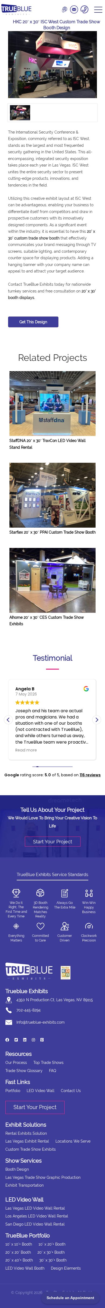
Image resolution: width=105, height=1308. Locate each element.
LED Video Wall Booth (24, 1268)
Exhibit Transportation (24, 1185)
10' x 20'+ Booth (51, 1244)
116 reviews (90, 775)
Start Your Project (52, 841)
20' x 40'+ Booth (19, 1260)
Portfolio (12, 1091)
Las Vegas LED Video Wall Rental (35, 1208)
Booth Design (17, 1169)
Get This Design (33, 322)
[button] (97, 720)
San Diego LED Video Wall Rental (35, 1224)
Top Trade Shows (48, 1062)
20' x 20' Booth (18, 1252)
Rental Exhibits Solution (26, 1133)
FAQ (52, 1071)
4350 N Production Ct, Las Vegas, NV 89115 (54, 1000)
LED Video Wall (40, 1091)
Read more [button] (26, 750)
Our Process (16, 1062)
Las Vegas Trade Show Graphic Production (42, 1177)
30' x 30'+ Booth (52, 1260)
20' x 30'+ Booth (51, 1252)
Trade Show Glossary (24, 1071)
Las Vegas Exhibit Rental (27, 1141)
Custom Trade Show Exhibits (30, 1149)
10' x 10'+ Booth (18, 1244)
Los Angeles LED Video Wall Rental (36, 1216)
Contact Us (71, 1091)
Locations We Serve (72, 1141)
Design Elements (66, 1268)
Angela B (24, 689)
